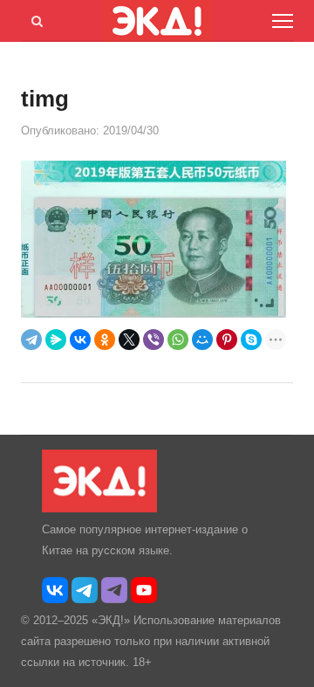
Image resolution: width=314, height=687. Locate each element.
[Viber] (153, 339)
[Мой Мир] (202, 339)
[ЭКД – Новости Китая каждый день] (99, 508)
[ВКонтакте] (80, 339)
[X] (129, 339)
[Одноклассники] (104, 339)
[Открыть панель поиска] (34, 18)
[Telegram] (31, 339)
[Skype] (251, 339)
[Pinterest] (226, 339)
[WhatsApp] (177, 339)
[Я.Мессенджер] (55, 339)
